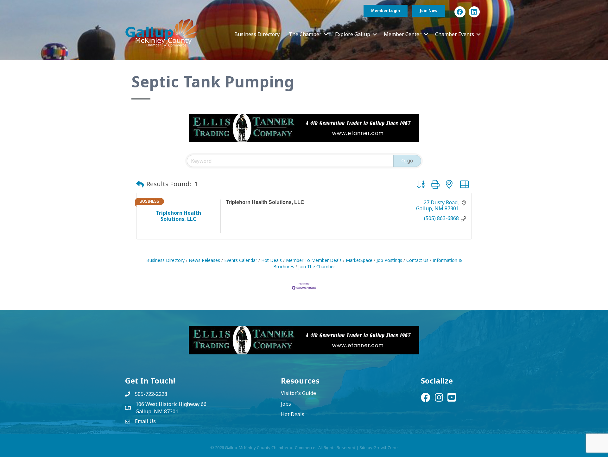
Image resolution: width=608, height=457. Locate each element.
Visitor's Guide (298, 393)
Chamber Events (454, 34)
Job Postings (389, 260)
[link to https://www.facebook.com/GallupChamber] (460, 11)
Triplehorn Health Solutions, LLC (265, 202)
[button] (140, 184)
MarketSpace (359, 260)
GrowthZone (385, 447)
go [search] (410, 160)
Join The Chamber (316, 266)
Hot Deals (271, 260)
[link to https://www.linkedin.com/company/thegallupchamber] (474, 11)
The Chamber (305, 34)
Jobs (286, 403)
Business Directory (257, 34)
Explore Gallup (352, 34)
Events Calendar (240, 260)
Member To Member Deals (314, 260)
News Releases (204, 260)
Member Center (402, 34)
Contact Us (417, 260)
